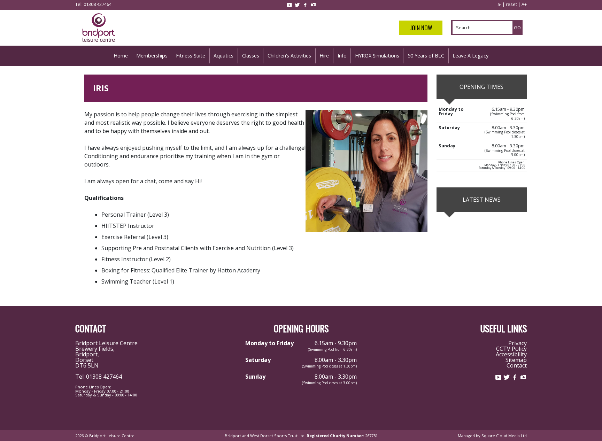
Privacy (517, 343)
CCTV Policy (511, 349)
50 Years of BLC (426, 55)
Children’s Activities (289, 55)
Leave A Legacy (470, 55)
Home (121, 55)
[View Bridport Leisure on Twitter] (297, 5)
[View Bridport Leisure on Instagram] (313, 5)
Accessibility (511, 354)
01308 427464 (97, 4)
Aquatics (223, 55)
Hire (324, 55)
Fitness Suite (190, 55)
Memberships (152, 55)
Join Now (421, 27)
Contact (517, 365)
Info (342, 55)
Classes (250, 55)
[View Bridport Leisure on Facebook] (305, 5)
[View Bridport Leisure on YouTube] (289, 5)
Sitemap (516, 360)
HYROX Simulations (377, 55)
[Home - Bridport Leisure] (98, 43)
